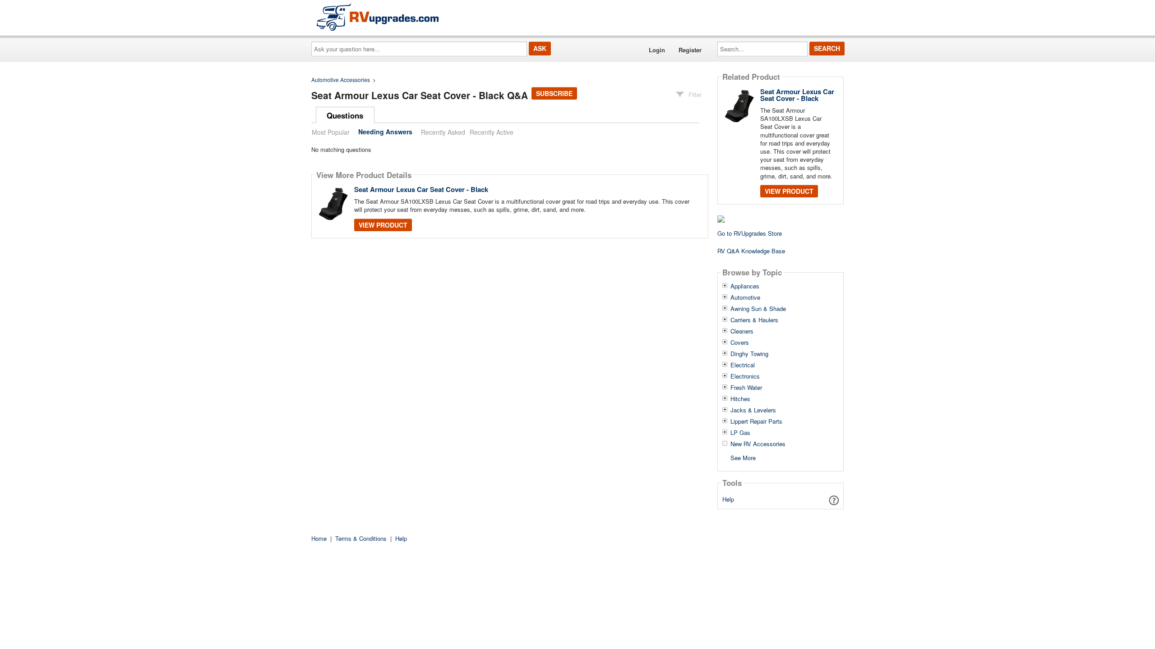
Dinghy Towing (749, 354)
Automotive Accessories (340, 79)
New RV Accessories (757, 444)
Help (728, 499)
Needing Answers (385, 132)
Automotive (745, 297)
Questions (345, 115)
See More (743, 457)
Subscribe (554, 93)
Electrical (742, 365)
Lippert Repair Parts (756, 421)
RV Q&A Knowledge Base (751, 251)
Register (690, 50)
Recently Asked (443, 132)
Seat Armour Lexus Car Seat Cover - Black (421, 189)
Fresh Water (746, 387)
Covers (739, 342)
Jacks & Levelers (753, 410)
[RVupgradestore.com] (377, 17)
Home (319, 538)
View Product (383, 224)
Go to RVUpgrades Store (749, 233)
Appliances (744, 286)
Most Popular (331, 132)
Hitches (740, 399)
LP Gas (740, 433)
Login (657, 50)
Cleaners (741, 331)
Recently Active (491, 132)
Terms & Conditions (361, 538)
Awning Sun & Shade (758, 309)
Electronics (745, 376)
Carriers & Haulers (754, 320)
